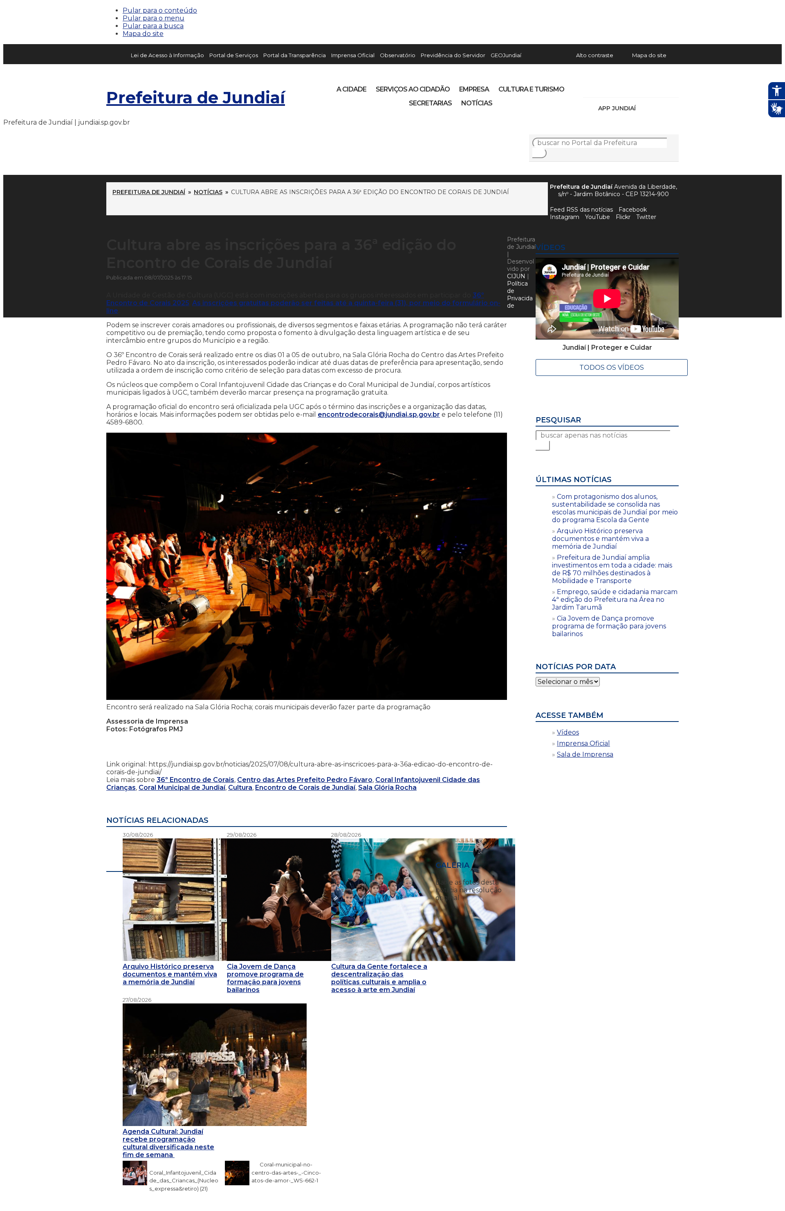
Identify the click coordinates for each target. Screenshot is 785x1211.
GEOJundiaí (506, 55)
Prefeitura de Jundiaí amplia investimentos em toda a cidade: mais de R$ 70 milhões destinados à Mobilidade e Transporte (612, 569)
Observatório (397, 55)
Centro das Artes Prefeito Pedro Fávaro (304, 780)
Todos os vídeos (611, 367)
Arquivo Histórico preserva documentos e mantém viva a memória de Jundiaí (600, 538)
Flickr (660, 87)
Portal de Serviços (233, 55)
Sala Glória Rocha (387, 787)
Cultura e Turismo (531, 89)
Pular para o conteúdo (160, 10)
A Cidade (351, 89)
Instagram (604, 87)
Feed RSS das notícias (581, 209)
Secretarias (430, 103)
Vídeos (568, 732)
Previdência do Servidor (453, 55)
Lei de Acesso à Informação (167, 55)
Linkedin (646, 87)
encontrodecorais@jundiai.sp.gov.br (379, 414)
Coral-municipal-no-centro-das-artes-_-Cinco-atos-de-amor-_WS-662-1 (286, 1172)
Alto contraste (594, 55)
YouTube (632, 87)
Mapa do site (143, 34)
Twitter (646, 217)
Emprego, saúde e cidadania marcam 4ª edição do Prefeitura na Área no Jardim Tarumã (614, 599)
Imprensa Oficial (353, 55)
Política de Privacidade (520, 294)
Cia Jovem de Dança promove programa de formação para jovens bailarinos (609, 626)
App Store (645, 108)
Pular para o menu (153, 18)
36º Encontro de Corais (195, 780)
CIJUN (516, 276)
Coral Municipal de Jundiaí (182, 787)
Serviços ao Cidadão (413, 89)
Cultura (240, 787)
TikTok (618, 87)
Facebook (633, 209)
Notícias (476, 103)
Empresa (474, 89)
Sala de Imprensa (585, 754)
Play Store (659, 108)
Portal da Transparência (294, 55)
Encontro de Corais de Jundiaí (305, 787)
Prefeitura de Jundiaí (195, 97)
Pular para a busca (153, 26)
